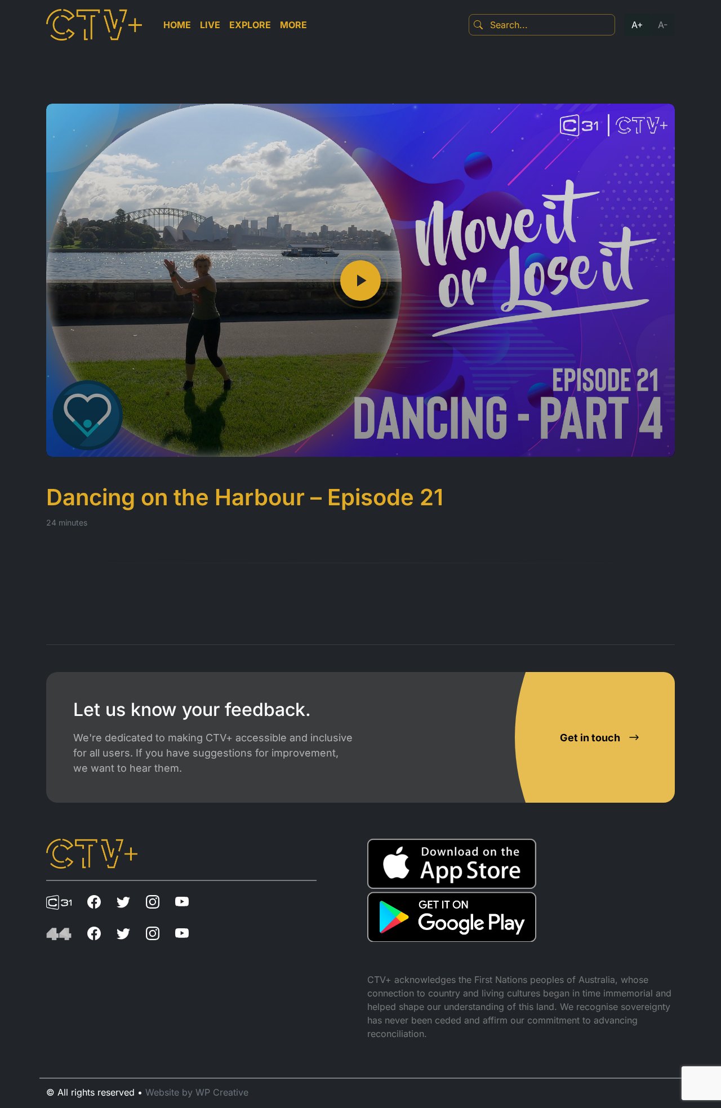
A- (662, 24)
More (293, 24)
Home (177, 24)
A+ (637, 24)
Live (210, 24)
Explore (250, 24)
